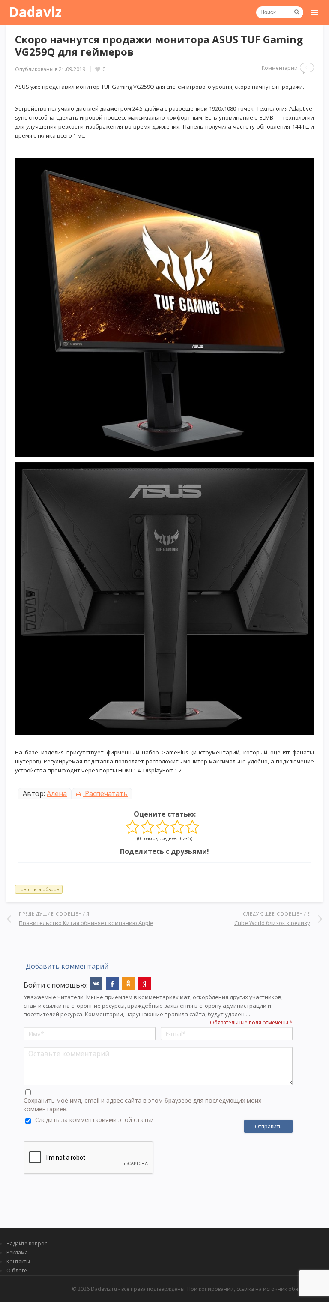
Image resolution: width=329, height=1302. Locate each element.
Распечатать (105, 793)
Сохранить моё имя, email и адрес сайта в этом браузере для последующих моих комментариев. (142, 1104)
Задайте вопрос (26, 1243)
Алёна (57, 793)
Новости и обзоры (38, 889)
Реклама (17, 1252)
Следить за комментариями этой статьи (94, 1120)
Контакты (18, 1261)
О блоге (16, 1270)
